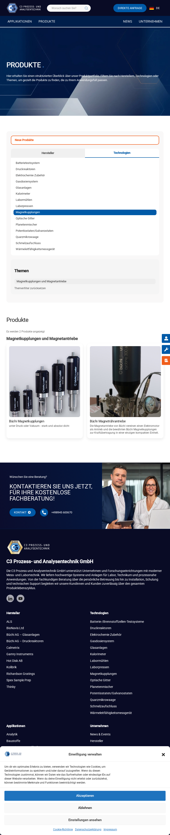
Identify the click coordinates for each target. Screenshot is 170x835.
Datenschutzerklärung (88, 829)
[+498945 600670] (44, 512)
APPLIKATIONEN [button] (20, 21)
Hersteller (48, 153)
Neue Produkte (24, 140)
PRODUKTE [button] (47, 21)
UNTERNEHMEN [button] (150, 21)
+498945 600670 (61, 512)
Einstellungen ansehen (85, 820)
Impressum (110, 829)
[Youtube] (20, 598)
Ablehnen (85, 808)
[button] (163, 754)
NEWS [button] (127, 21)
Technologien (122, 152)
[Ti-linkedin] (10, 598)
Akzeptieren (85, 796)
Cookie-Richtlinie (63, 829)
